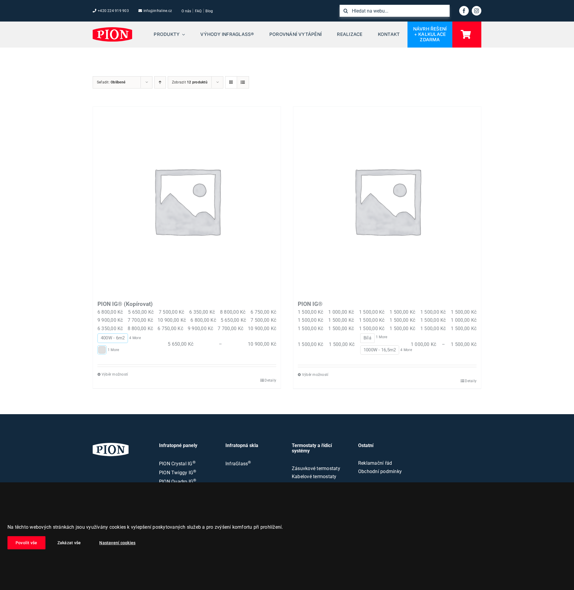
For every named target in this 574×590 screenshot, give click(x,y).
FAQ (198, 11)
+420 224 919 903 (113, 11)
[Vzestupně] (160, 82)
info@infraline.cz (158, 11)
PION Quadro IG (177, 481)
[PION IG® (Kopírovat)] (187, 201)
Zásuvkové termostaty (316, 468)
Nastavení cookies (117, 542)
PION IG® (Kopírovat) (125, 304)
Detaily (270, 380)
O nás (186, 11)
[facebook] (464, 11)
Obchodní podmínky (380, 471)
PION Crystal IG (177, 463)
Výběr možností (115, 374)
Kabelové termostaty (314, 476)
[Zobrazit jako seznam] (243, 82)
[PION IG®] (387, 201)
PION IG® (310, 304)
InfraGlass (238, 463)
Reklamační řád (375, 463)
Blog (209, 11)
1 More (113, 350)
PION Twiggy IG (177, 472)
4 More (135, 338)
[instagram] (476, 11)
